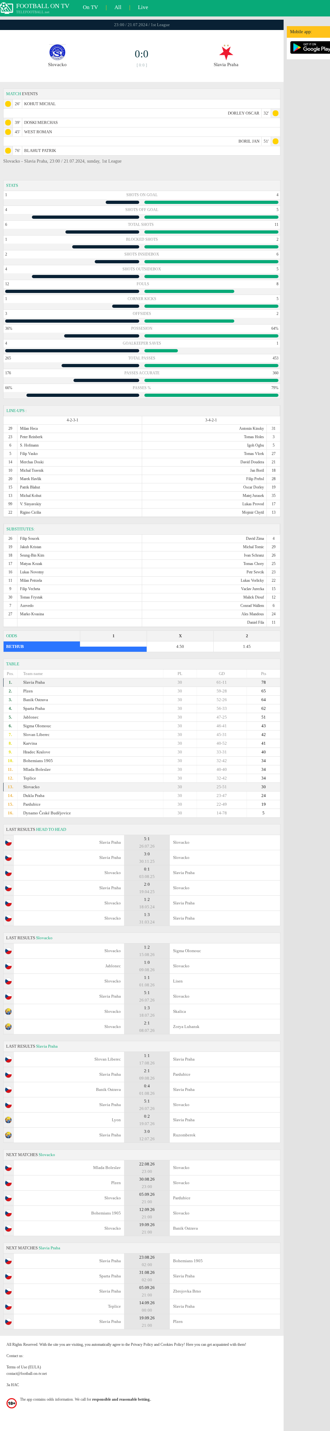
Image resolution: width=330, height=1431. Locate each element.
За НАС (12, 1385)
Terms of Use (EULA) (23, 1367)
